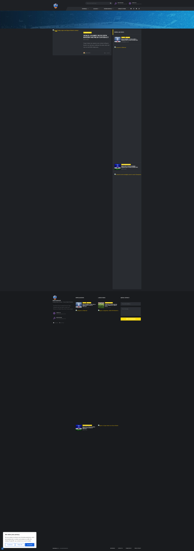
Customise (10, 544)
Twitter (62, 322)
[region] (19, 540)
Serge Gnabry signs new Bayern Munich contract (96, 36)
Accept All (29, 544)
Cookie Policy (129, 548)
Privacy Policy (138, 548)
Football (84, 8)
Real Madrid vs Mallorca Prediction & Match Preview (129, 40)
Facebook (56, 322)
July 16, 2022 (86, 39)
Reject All (20, 544)
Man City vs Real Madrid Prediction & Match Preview (129, 167)
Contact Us (120, 548)
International (108, 8)
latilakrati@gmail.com (61, 318)
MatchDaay (55, 548)
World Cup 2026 (122, 8)
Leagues (95, 8)
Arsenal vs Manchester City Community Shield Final (111, 305)
